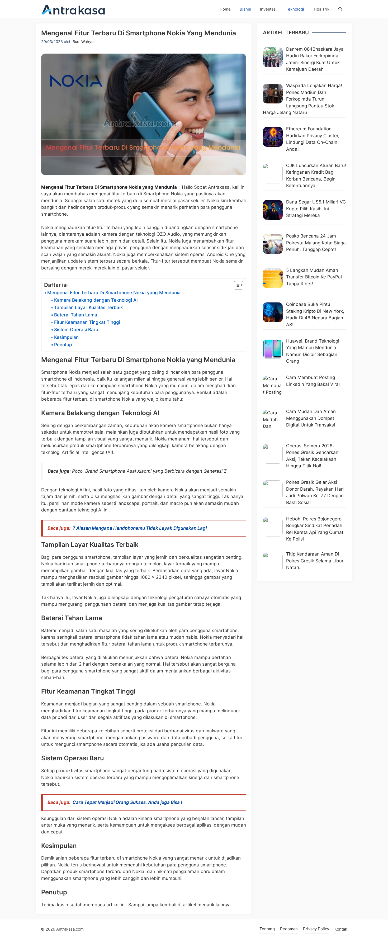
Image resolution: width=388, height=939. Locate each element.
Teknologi (295, 9)
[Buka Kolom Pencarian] (340, 9)
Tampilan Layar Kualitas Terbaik (88, 307)
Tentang (267, 928)
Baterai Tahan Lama (75, 314)
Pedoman (289, 928)
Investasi (268, 9)
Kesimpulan (66, 337)
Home (225, 9)
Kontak (340, 929)
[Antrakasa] (73, 9)
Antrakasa (219, 187)
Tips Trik (321, 9)
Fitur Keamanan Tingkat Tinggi (87, 322)
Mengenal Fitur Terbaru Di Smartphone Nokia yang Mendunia (109, 187)
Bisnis (245, 9)
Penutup (63, 344)
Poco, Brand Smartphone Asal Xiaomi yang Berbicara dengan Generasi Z (149, 471)
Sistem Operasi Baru (76, 329)
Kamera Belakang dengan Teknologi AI (96, 300)
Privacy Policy (316, 928)
